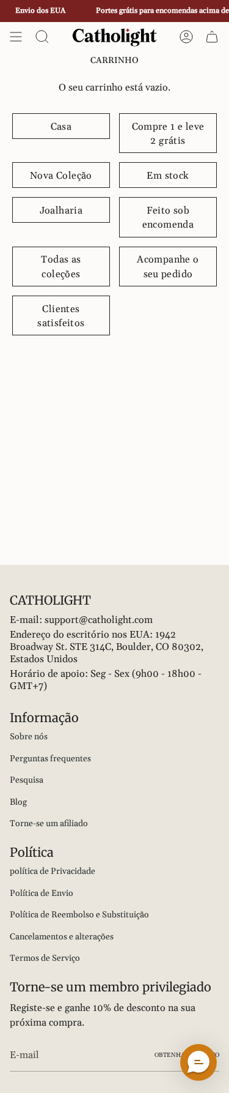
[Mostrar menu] (16, 37)
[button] (198, 1062)
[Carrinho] (212, 37)
